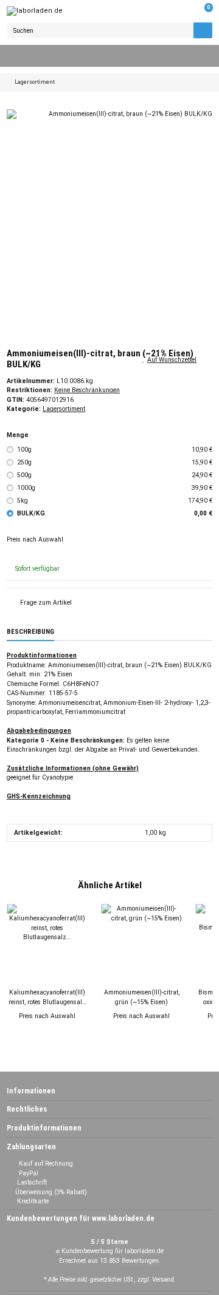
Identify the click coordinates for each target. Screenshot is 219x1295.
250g (115, 462)
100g (115, 450)
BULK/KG (115, 513)
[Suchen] (202, 30)
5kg (115, 501)
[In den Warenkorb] (14, 104)
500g (115, 475)
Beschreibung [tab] (30, 632)
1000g (115, 488)
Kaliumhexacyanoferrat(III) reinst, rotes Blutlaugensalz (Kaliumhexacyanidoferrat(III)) (47, 997)
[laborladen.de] (35, 11)
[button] (184, 11)
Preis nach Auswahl (35, 539)
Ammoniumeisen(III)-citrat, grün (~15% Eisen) (141, 996)
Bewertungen (140, 1261)
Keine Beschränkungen (87, 390)
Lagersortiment (64, 409)
